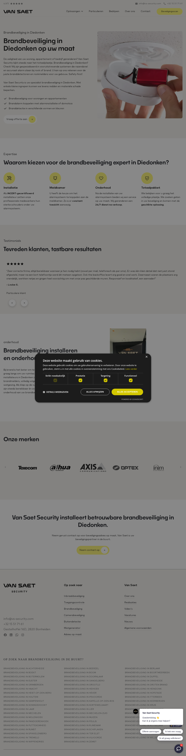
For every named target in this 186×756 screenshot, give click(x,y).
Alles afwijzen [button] (95, 391)
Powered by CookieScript (132, 399)
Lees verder (131, 369)
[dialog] (93, 377)
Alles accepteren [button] (127, 391)
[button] (55, 392)
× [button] (146, 357)
